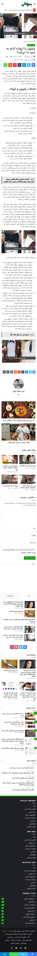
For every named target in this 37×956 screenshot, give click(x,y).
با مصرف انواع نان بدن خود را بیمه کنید (13, 715)
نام (34, 528)
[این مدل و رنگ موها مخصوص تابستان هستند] (27, 479)
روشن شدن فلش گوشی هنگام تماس (13, 748)
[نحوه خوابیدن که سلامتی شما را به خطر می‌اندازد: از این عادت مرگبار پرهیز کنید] (27, 686)
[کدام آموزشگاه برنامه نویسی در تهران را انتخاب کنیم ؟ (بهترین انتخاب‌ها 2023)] (30, 741)
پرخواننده (10, 596)
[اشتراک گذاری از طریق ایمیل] (8, 372)
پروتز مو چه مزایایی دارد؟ (10, 486)
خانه (32, 41)
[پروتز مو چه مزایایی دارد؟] (10, 479)
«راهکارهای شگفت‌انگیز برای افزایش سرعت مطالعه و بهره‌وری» (19, 620)
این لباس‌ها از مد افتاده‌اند (27, 466)
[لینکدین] (26, 372)
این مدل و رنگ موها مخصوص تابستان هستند (27, 487)
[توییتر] (30, 372)
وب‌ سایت (32, 542)
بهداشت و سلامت (30, 818)
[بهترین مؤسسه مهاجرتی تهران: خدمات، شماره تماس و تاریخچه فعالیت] (9, 686)
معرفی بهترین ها (29, 908)
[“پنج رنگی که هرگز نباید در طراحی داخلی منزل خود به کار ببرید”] (30, 637)
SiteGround (16, 934)
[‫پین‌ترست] (19, 372)
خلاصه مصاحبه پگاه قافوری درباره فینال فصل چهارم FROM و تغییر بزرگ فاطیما (13, 604)
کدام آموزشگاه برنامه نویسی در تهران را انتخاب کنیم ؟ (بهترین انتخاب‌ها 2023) (13, 741)
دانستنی (33, 821)
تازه (29, 596)
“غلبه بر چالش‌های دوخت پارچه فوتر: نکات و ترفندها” (14, 723)
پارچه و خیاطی (31, 827)
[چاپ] (4, 372)
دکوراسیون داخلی (30, 815)
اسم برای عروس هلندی (16, 611)
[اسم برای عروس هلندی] (30, 613)
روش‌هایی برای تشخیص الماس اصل (13, 730)
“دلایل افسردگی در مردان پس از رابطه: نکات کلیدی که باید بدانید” (13, 628)
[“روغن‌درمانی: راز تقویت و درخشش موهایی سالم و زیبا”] (10, 459)
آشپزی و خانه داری (30, 809)
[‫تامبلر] (22, 372)
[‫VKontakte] (11, 372)
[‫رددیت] (15, 372)
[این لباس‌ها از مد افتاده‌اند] (27, 459)
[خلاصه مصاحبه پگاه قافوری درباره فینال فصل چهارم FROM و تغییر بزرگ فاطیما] (30, 604)
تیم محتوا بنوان (28, 57)
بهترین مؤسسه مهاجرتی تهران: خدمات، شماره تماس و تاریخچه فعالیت (10, 695)
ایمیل (33, 535)
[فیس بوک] (33, 372)
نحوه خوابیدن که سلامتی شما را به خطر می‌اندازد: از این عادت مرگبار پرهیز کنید (27, 696)
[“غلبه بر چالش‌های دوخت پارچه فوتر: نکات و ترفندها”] (30, 724)
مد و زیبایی (27, 41)
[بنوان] (26, 4)
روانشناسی (32, 824)
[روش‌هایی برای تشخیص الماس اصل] (30, 733)
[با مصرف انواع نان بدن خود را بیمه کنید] (30, 716)
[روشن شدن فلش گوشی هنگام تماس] (30, 750)
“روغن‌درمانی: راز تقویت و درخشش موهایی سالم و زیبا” (10, 468)
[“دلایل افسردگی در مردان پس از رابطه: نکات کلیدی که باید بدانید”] (30, 629)
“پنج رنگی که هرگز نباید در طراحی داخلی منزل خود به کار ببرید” (13, 636)
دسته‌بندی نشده (29, 923)
